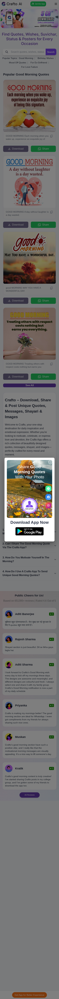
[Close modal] (50, 462)
